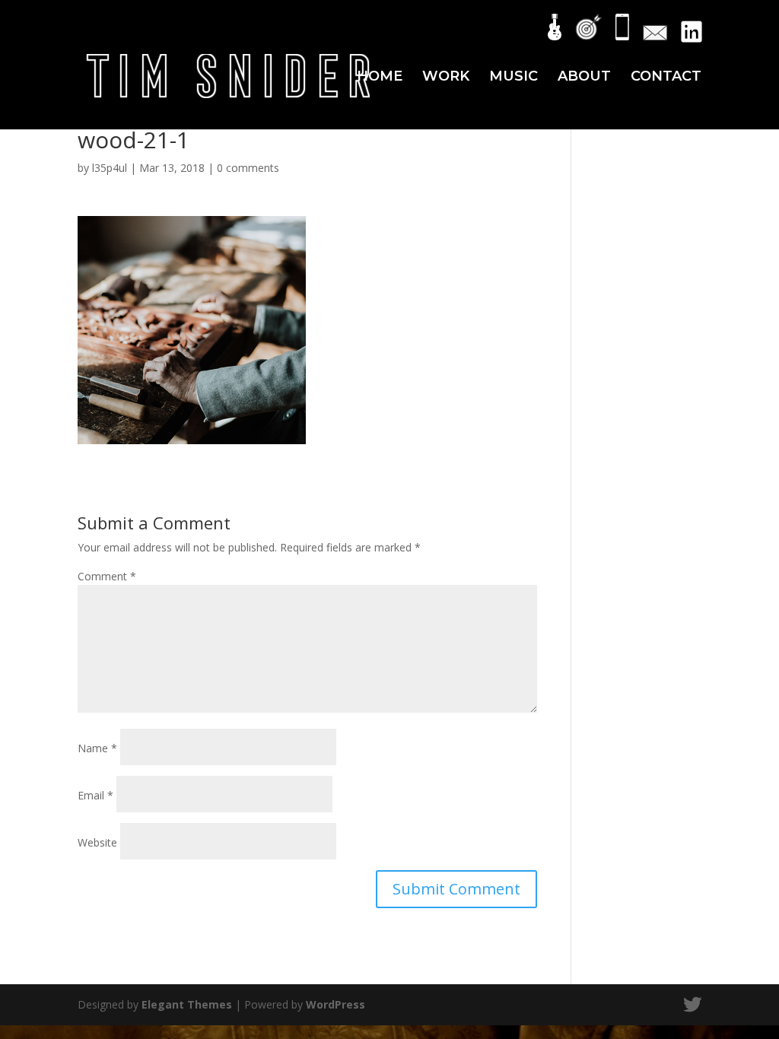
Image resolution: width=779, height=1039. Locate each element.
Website (97, 842)
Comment (107, 576)
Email (95, 795)
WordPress (335, 1004)
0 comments (248, 167)
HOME (379, 77)
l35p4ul (109, 167)
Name (97, 748)
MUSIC (513, 77)
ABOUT (584, 77)
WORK (445, 77)
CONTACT (666, 77)
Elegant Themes (186, 1004)
